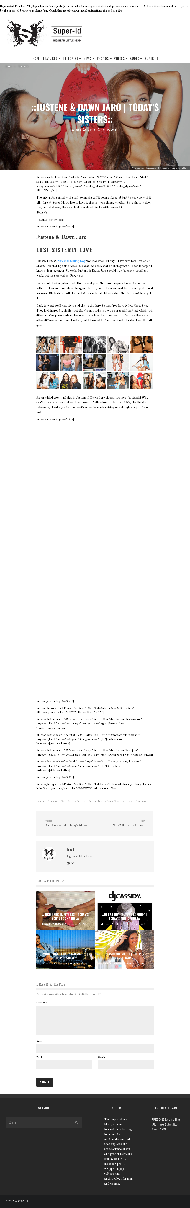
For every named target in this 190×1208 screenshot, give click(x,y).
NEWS (87, 58)
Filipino (81, 801)
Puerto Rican (113, 801)
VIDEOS (119, 58)
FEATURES (50, 58)
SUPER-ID (152, 58)
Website (101, 1057)
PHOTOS (103, 58)
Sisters (128, 801)
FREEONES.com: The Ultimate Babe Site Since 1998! (166, 1124)
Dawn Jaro (67, 801)
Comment (41, 1003)
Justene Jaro (95, 801)
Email (39, 1057)
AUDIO (135, 58)
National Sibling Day (71, 261)
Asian (41, 801)
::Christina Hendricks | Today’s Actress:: (67, 823)
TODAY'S (91, 129)
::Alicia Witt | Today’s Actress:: (128, 823)
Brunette (52, 801)
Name (40, 1041)
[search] (76, 1122)
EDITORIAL (70, 58)
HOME (37, 58)
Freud (77, 129)
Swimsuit (141, 801)
